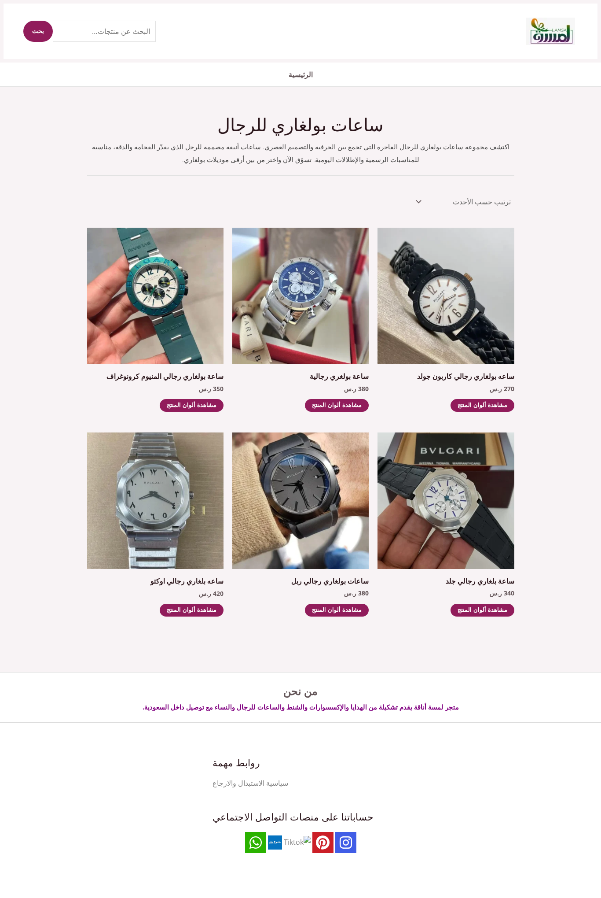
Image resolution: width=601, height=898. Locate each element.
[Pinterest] (322, 842)
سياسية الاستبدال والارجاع (250, 783)
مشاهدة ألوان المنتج (482, 405)
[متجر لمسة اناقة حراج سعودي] (275, 841)
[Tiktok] (297, 841)
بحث (38, 31)
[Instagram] (345, 842)
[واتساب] (255, 842)
